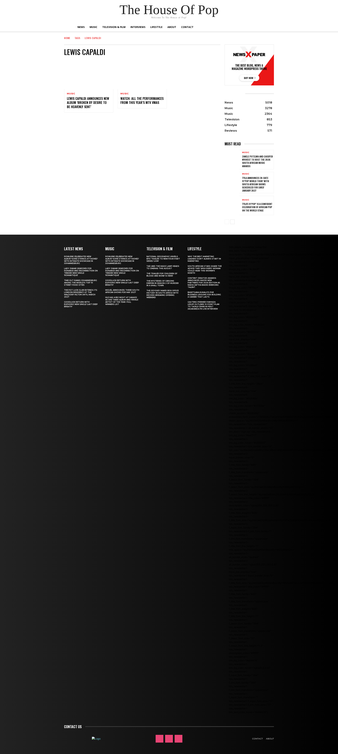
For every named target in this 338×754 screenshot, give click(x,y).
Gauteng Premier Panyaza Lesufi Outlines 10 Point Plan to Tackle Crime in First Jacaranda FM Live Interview (203, 305)
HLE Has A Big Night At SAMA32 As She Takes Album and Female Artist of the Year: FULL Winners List (121, 300)
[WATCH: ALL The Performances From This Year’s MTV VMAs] (142, 74)
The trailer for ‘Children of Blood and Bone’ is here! (161, 274)
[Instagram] (169, 739)
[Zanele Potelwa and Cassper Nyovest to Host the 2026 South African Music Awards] (232, 159)
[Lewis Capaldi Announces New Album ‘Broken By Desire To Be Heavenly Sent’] (88, 74)
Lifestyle (156, 27)
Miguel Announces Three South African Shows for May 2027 (122, 291)
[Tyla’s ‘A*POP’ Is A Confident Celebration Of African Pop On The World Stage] (232, 205)
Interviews (137, 27)
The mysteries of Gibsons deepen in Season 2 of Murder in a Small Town (162, 283)
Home (67, 38)
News (81, 27)
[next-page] (232, 222)
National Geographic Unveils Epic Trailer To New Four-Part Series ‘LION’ (163, 258)
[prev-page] (227, 222)
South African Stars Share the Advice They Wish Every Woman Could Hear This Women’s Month (205, 269)
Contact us (73, 726)
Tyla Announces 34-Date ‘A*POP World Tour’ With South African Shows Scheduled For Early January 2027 (255, 184)
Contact (187, 27)
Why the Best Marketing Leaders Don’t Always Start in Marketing (204, 258)
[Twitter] (178, 739)
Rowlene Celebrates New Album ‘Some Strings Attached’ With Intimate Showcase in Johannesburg (81, 260)
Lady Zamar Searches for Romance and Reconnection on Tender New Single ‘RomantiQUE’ (81, 271)
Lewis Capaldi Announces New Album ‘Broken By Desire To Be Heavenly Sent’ (88, 102)
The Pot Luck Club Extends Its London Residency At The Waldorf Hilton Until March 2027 (80, 293)
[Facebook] (159, 739)
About (171, 27)
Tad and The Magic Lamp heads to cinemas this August (162, 267)
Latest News (73, 248)
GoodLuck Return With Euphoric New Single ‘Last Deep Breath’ (81, 304)
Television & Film (114, 27)
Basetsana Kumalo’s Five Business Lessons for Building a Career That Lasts (204, 294)
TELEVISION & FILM (159, 248)
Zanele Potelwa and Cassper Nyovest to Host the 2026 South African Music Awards (257, 161)
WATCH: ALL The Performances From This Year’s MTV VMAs (142, 100)
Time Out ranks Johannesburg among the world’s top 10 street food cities (80, 282)
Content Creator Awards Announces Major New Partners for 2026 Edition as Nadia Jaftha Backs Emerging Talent (204, 282)
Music (93, 27)
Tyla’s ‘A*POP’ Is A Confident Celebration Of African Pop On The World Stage (257, 207)
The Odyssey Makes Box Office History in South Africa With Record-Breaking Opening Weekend (162, 294)
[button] (259, 27)
